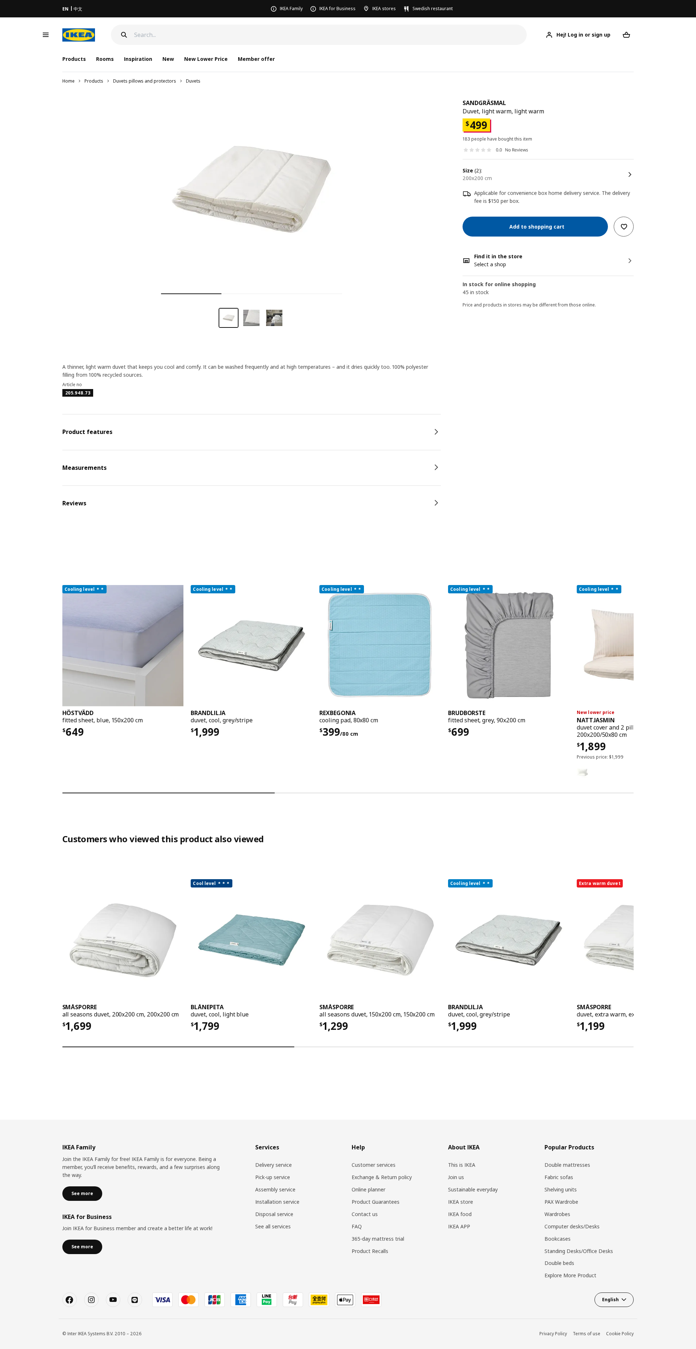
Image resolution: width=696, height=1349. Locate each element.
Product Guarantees (375, 1201)
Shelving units (560, 1189)
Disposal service (274, 1214)
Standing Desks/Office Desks (578, 1251)
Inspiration (138, 58)
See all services (273, 1226)
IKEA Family (291, 8)
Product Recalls (370, 1251)
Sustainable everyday (473, 1189)
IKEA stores (384, 8)
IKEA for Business (337, 8)
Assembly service (275, 1189)
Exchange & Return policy (382, 1177)
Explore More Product (570, 1275)
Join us (456, 1177)
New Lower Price (206, 58)
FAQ (357, 1226)
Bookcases (557, 1238)
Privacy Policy (553, 1334)
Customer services (373, 1164)
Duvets (193, 81)
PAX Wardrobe (561, 1201)
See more (82, 1193)
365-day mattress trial (378, 1238)
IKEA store (460, 1201)
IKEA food (460, 1214)
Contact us (365, 1214)
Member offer (256, 58)
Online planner (368, 1189)
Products (93, 81)
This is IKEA (461, 1164)
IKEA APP (459, 1226)
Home (68, 81)
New (168, 58)
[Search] (123, 35)
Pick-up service (272, 1177)
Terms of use (586, 1334)
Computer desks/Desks (572, 1226)
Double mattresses (567, 1164)
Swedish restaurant (433, 8)
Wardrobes (557, 1214)
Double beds (559, 1263)
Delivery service (273, 1164)
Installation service (277, 1201)
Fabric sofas (558, 1177)
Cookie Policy (620, 1334)
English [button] (610, 1299)
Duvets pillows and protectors (144, 81)
